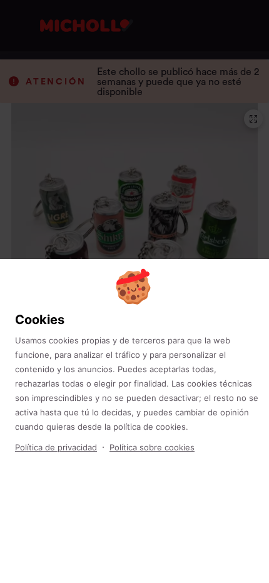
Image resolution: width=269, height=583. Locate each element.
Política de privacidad (56, 447)
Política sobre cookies (152, 447)
